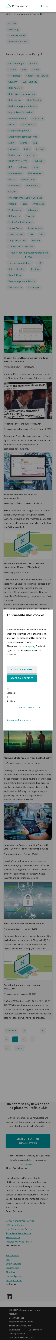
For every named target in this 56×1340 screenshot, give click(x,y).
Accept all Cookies (21, 678)
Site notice (12, 720)
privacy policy (28, 646)
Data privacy (24, 720)
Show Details (26, 707)
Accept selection (21, 669)
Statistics (11, 701)
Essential (11, 692)
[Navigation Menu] (46, 6)
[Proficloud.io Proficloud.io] (18, 5)
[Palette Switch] (42, 6)
